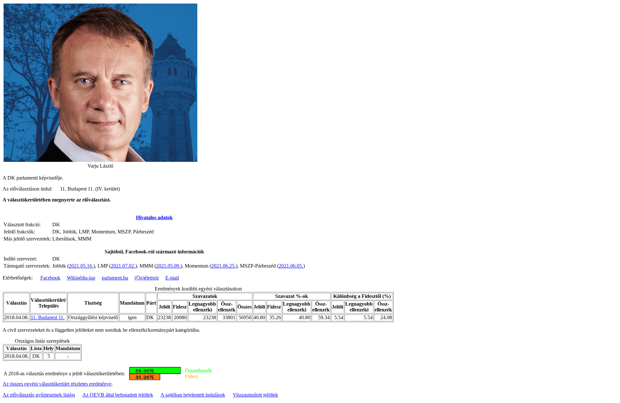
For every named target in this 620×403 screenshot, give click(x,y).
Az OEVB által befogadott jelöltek (117, 395)
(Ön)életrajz (147, 277)
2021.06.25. (223, 266)
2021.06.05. (291, 266)
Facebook (50, 277)
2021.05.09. (168, 266)
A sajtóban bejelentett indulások (192, 395)
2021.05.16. (81, 266)
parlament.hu (115, 277)
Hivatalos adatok (154, 217)
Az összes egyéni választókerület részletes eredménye (57, 384)
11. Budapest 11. (48, 317)
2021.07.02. (123, 266)
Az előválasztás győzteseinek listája (39, 395)
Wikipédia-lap (81, 277)
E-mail (172, 277)
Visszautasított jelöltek (255, 395)
